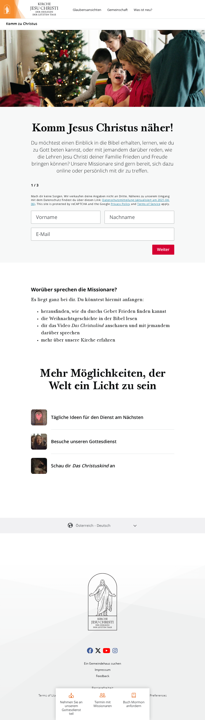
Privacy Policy (120, 204)
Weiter (163, 249)
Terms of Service (148, 204)
